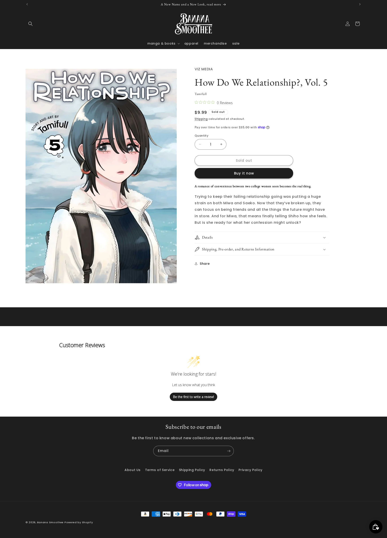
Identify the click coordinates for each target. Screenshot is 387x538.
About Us (133, 470)
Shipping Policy (192, 470)
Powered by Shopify (78, 522)
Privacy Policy (250, 470)
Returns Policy (221, 470)
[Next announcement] (360, 4)
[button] (30, 24)
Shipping (201, 119)
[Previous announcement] (27, 4)
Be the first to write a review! (193, 397)
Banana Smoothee (50, 522)
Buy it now (244, 173)
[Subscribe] (229, 451)
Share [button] (205, 263)
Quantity (202, 135)
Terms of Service (160, 470)
